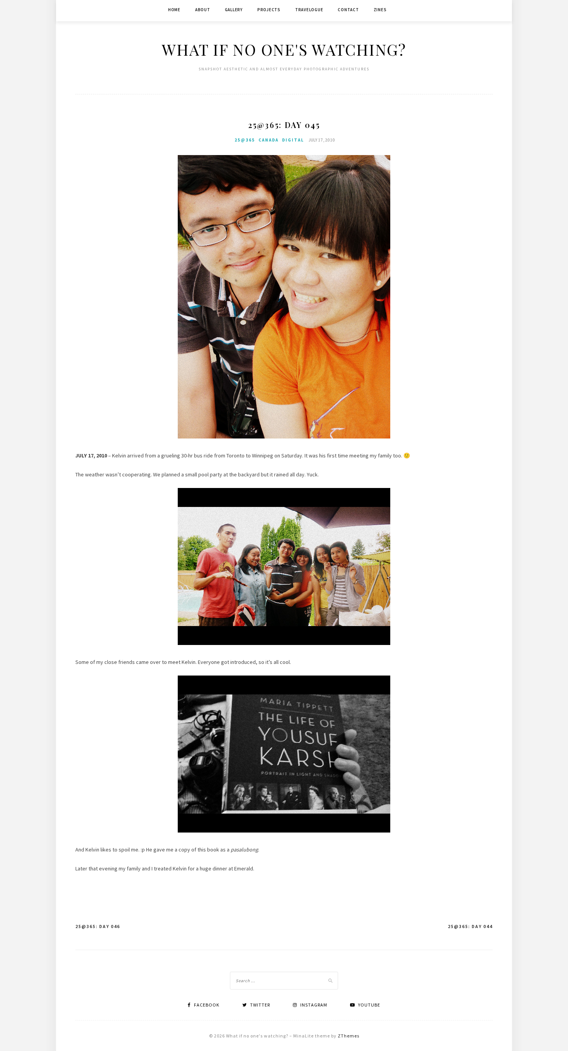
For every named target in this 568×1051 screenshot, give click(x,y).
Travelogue (309, 9)
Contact (348, 9)
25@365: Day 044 (470, 926)
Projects (269, 9)
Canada (268, 140)
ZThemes (348, 1036)
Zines (380, 9)
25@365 (245, 140)
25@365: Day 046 (97, 926)
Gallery (234, 9)
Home (174, 9)
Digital (293, 140)
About (202, 9)
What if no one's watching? (284, 49)
